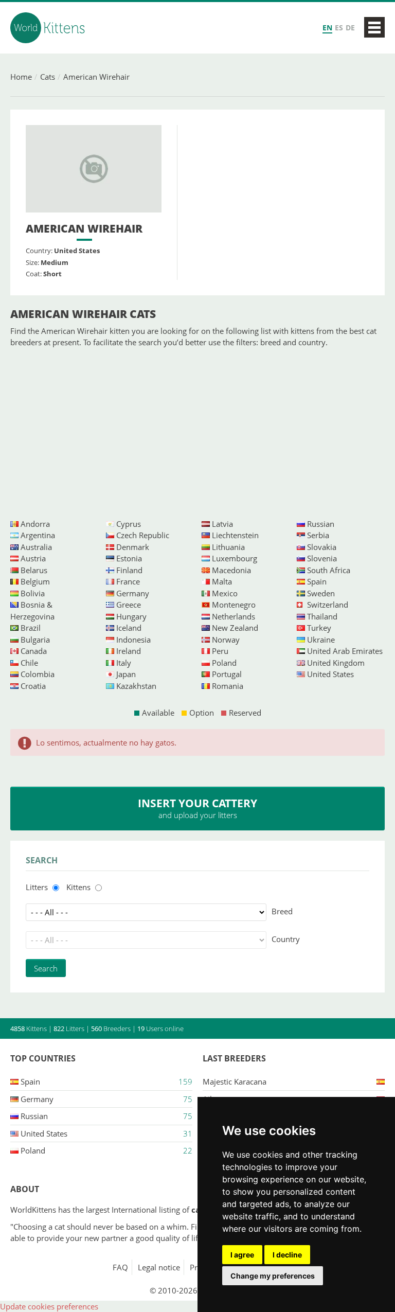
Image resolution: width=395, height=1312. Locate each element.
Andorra (35, 524)
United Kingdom (336, 663)
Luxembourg (234, 558)
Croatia (33, 686)
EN (327, 27)
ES (339, 27)
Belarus (34, 570)
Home (21, 77)
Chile (29, 663)
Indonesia (133, 639)
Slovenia (322, 558)
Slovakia (321, 547)
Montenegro (234, 604)
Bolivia (33, 593)
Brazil (31, 628)
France (128, 581)
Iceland (128, 628)
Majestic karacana (234, 1081)
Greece (128, 604)
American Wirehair (96, 77)
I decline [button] (287, 1254)
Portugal (227, 674)
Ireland (128, 651)
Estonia (129, 558)
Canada (34, 651)
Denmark (132, 547)
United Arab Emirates (345, 651)
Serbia (318, 535)
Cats (47, 77)
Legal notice (159, 1267)
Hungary (131, 616)
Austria (33, 558)
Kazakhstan (136, 686)
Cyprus (128, 524)
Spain (317, 581)
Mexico (225, 593)
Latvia (222, 524)
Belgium (35, 581)
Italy (123, 663)
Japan (126, 674)
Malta (222, 581)
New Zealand (235, 628)
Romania (227, 686)
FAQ (120, 1267)
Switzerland (327, 604)
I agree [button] (242, 1254)
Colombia (38, 674)
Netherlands (233, 616)
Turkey (319, 628)
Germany (132, 593)
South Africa (328, 570)
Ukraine (321, 639)
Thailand (322, 616)
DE (350, 27)
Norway (226, 639)
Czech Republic (142, 535)
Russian (320, 524)
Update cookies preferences (49, 1306)
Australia (36, 547)
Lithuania (228, 547)
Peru (220, 651)
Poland (224, 663)
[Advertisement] (197, 433)
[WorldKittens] (48, 27)
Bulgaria (35, 639)
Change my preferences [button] (272, 1275)
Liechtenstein (235, 535)
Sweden (321, 593)
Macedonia (231, 570)
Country (286, 939)
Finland (129, 570)
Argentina (38, 535)
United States (330, 674)
